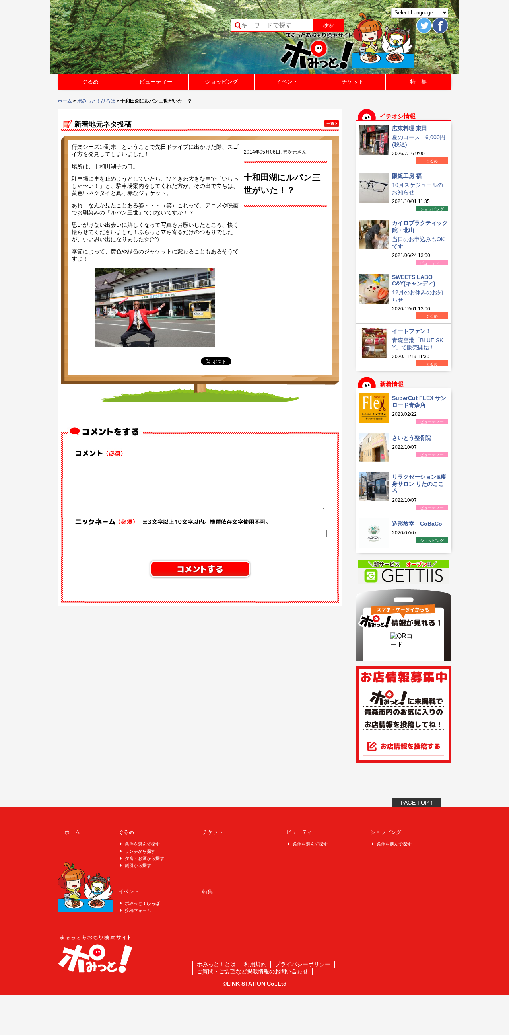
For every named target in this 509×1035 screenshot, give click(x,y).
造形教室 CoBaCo (417, 523)
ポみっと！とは (216, 964)
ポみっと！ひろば (96, 101)
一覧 (331, 123)
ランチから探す (140, 851)
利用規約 (255, 964)
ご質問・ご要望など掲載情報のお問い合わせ (252, 971)
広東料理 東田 (409, 128)
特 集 (418, 81)
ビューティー (156, 81)
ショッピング (221, 81)
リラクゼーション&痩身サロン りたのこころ (419, 484)
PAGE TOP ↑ (417, 802)
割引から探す (138, 865)
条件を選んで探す (142, 844)
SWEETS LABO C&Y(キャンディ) (413, 280)
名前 (173, 521)
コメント (101, 453)
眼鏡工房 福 (407, 176)
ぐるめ (90, 81)
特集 (207, 892)
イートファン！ (411, 331)
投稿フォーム (138, 910)
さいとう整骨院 (411, 438)
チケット (353, 81)
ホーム (65, 101)
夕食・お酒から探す (144, 858)
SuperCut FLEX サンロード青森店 (419, 401)
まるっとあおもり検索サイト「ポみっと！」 (117, 40)
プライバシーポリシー (302, 964)
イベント (287, 81)
